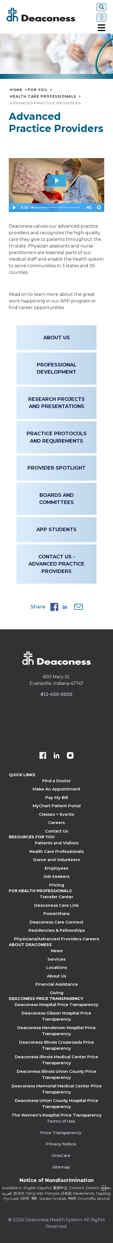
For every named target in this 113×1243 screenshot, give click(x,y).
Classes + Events (56, 814)
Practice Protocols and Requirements (57, 437)
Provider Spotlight (56, 468)
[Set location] (101, 17)
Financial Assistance (56, 984)
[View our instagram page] (70, 756)
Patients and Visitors (56, 842)
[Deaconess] (50, 14)
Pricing (56, 885)
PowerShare (56, 913)
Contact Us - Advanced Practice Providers (56, 564)
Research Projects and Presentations (56, 402)
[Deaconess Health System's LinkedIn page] (56, 756)
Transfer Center (56, 896)
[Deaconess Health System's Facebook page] (42, 756)
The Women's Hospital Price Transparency (57, 1115)
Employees (56, 868)
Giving (56, 992)
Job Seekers (56, 876)
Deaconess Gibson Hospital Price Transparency (56, 1016)
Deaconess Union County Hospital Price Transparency (56, 1103)
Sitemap (61, 1167)
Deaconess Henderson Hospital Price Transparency (56, 1031)
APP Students (56, 529)
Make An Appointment (56, 789)
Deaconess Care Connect (56, 922)
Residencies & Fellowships (57, 930)
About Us (56, 337)
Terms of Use (61, 1121)
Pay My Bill (56, 797)
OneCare (61, 1155)
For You (37, 90)
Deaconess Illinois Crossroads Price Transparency (56, 1045)
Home (16, 90)
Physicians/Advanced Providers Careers (56, 938)
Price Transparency (60, 1132)
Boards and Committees (56, 498)
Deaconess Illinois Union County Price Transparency (56, 1074)
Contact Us (56, 831)
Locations (56, 967)
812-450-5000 (56, 694)
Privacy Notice (61, 1143)
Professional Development (57, 368)
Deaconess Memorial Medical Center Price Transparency (57, 1089)
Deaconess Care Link (56, 905)
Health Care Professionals (43, 96)
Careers (56, 822)
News (57, 950)
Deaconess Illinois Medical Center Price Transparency (56, 1060)
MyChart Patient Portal (57, 805)
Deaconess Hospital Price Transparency (56, 1004)
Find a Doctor (56, 780)
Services (56, 959)
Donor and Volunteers (56, 859)
